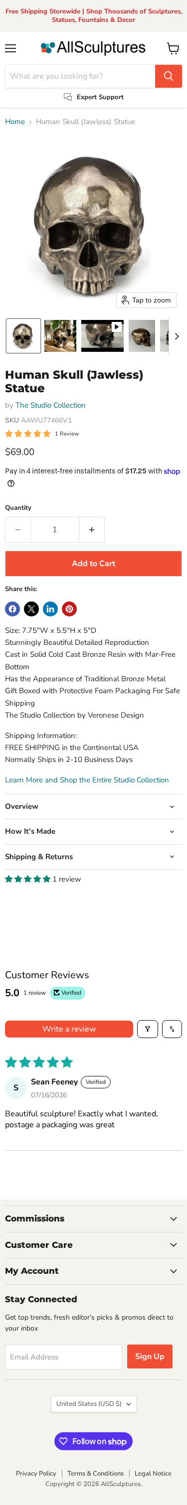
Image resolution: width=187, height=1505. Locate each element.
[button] (23, 336)
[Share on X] (31, 609)
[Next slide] (177, 335)
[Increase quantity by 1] (92, 530)
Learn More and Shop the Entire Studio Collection (87, 780)
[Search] (168, 76)
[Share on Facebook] (12, 609)
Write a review (69, 1029)
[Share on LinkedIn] (50, 609)
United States (89, 1403)
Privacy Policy (36, 1473)
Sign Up (150, 1356)
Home (15, 122)
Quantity (18, 508)
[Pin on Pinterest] (69, 609)
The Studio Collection (50, 405)
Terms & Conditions (95, 1473)
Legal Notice (153, 1473)
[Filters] (147, 1029)
